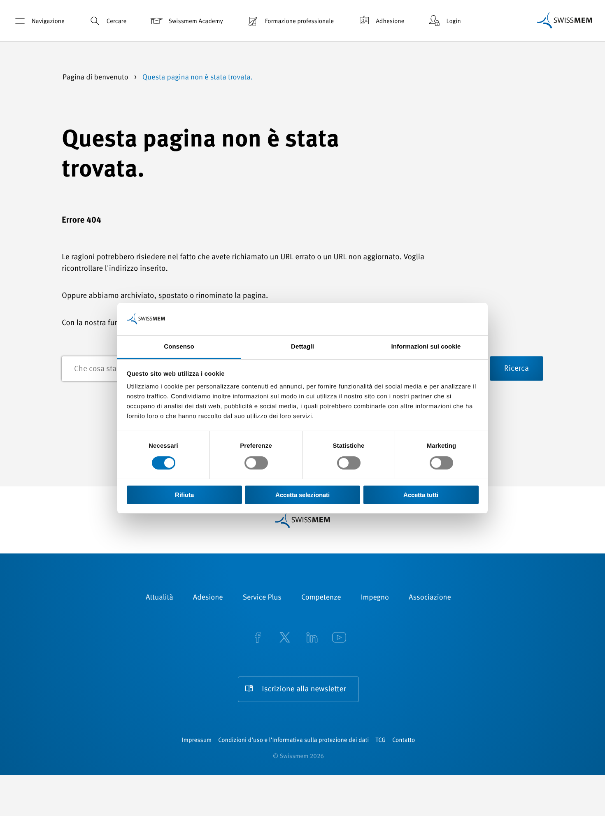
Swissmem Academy (195, 22)
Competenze (321, 598)
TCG (380, 740)
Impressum (197, 740)
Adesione (208, 598)
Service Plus (262, 598)
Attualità (159, 598)
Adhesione (390, 22)
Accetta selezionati (302, 494)
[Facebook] (257, 638)
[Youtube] (339, 638)
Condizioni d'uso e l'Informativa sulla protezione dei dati (293, 740)
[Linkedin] (312, 638)
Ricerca (516, 369)
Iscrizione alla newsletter (304, 689)
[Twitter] (285, 638)
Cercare (116, 22)
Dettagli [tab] (302, 346)
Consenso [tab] (179, 346)
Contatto (403, 740)
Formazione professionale (299, 22)
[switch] (256, 463)
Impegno (375, 598)
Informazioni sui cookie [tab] (426, 346)
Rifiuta (184, 494)
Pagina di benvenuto (96, 77)
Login (453, 22)
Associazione (430, 598)
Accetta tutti (420, 494)
